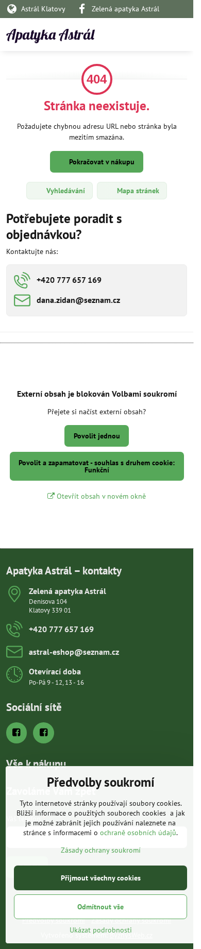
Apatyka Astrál (50, 34)
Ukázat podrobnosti (101, 930)
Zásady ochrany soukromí (101, 850)
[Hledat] (131, 34)
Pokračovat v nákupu (101, 161)
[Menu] (181, 34)
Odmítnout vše (100, 906)
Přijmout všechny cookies (101, 878)
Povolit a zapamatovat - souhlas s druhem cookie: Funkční (97, 466)
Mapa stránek (137, 190)
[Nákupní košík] (156, 34)
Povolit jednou (97, 435)
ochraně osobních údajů (138, 832)
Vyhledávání (64, 190)
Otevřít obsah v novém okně (100, 496)
